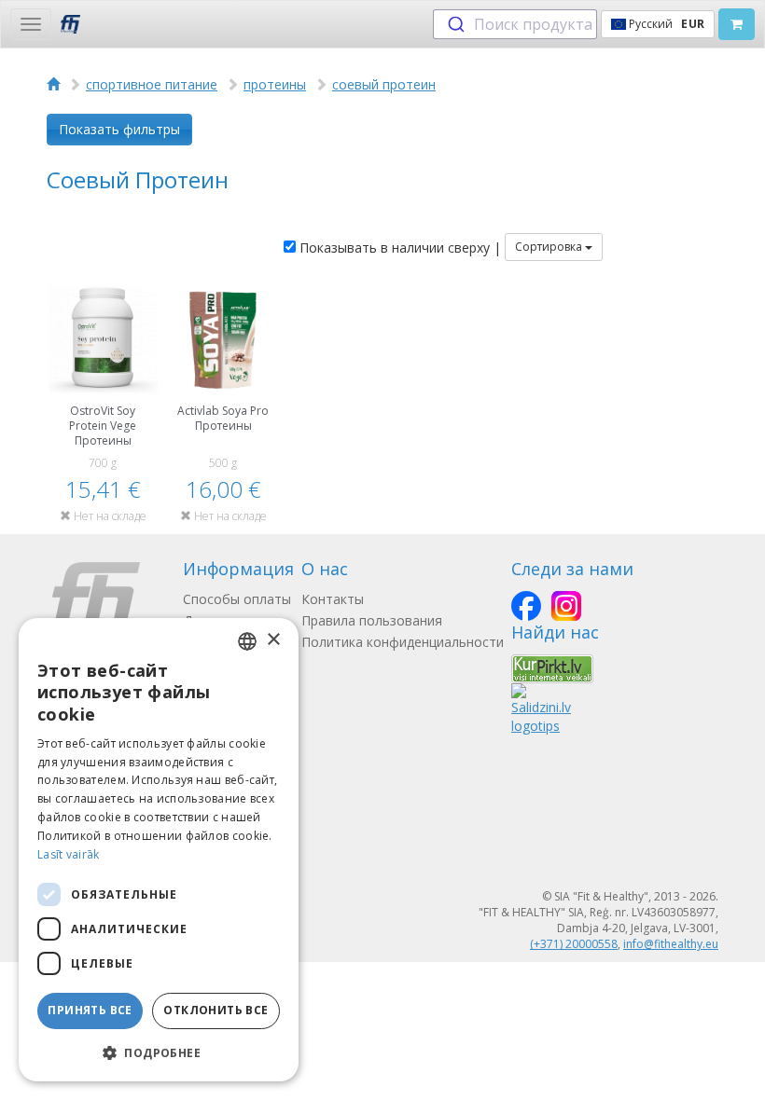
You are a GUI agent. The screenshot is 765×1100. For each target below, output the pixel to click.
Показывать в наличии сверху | (398, 247)
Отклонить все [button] (215, 1010)
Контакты (332, 599)
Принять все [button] (90, 1010)
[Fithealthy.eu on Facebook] (526, 606)
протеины (274, 84)
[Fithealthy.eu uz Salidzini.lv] (541, 707)
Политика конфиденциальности (402, 642)
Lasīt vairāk (68, 854)
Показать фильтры (119, 129)
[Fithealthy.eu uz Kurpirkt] (552, 667)
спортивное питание (151, 84)
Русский (665, 24)
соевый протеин (384, 84)
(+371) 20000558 (574, 944)
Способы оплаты (237, 599)
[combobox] (515, 24)
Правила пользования (371, 620)
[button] (158, 1052)
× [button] (273, 640)
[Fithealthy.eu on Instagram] (566, 606)
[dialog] (159, 849)
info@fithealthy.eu (670, 944)
